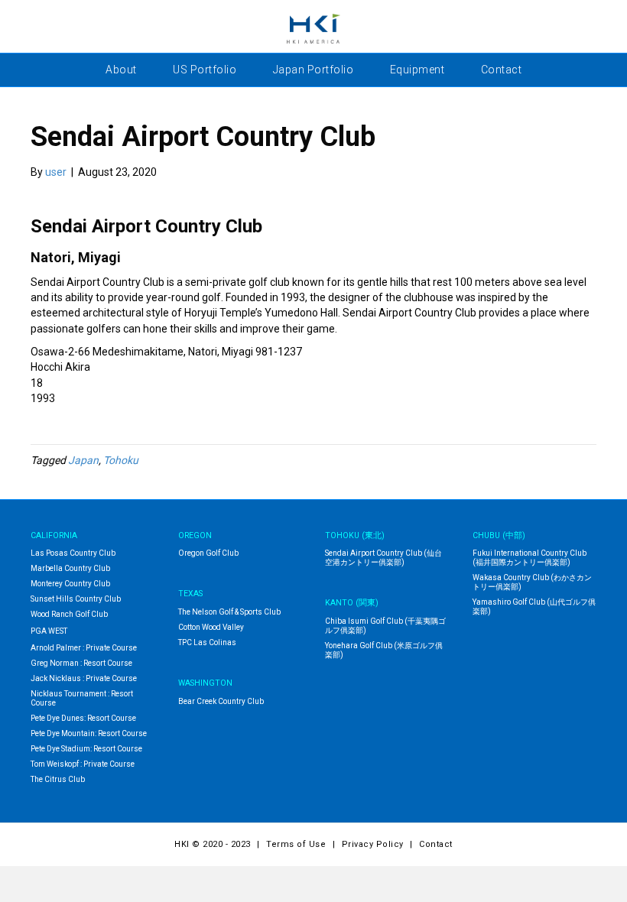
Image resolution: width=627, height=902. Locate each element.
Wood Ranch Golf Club (69, 614)
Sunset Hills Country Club (76, 599)
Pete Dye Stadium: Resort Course (86, 749)
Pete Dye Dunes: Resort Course (83, 718)
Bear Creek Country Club (221, 701)
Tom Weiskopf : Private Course (83, 764)
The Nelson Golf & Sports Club (229, 612)
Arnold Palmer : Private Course (84, 648)
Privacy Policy (373, 844)
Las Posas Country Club (73, 553)
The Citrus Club (58, 779)
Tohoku (120, 460)
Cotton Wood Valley (211, 627)
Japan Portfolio (313, 69)
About (121, 69)
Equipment (417, 69)
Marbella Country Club (70, 568)
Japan (83, 460)
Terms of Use (296, 844)
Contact (501, 69)
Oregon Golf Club (208, 553)
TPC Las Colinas (207, 642)
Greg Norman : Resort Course (81, 663)
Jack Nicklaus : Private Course (84, 678)
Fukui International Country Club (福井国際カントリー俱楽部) (529, 557)
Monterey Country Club (70, 583)
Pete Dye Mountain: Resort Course (89, 733)
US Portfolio (204, 69)
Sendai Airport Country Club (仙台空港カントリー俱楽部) (383, 557)
